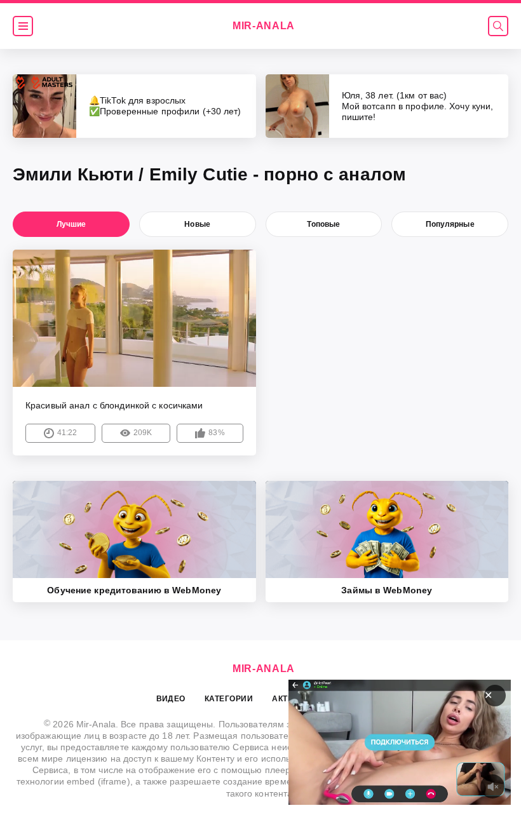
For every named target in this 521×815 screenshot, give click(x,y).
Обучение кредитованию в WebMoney (134, 590)
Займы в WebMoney (386, 590)
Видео (171, 698)
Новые (197, 224)
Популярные (450, 224)
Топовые (323, 224)
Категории (229, 698)
